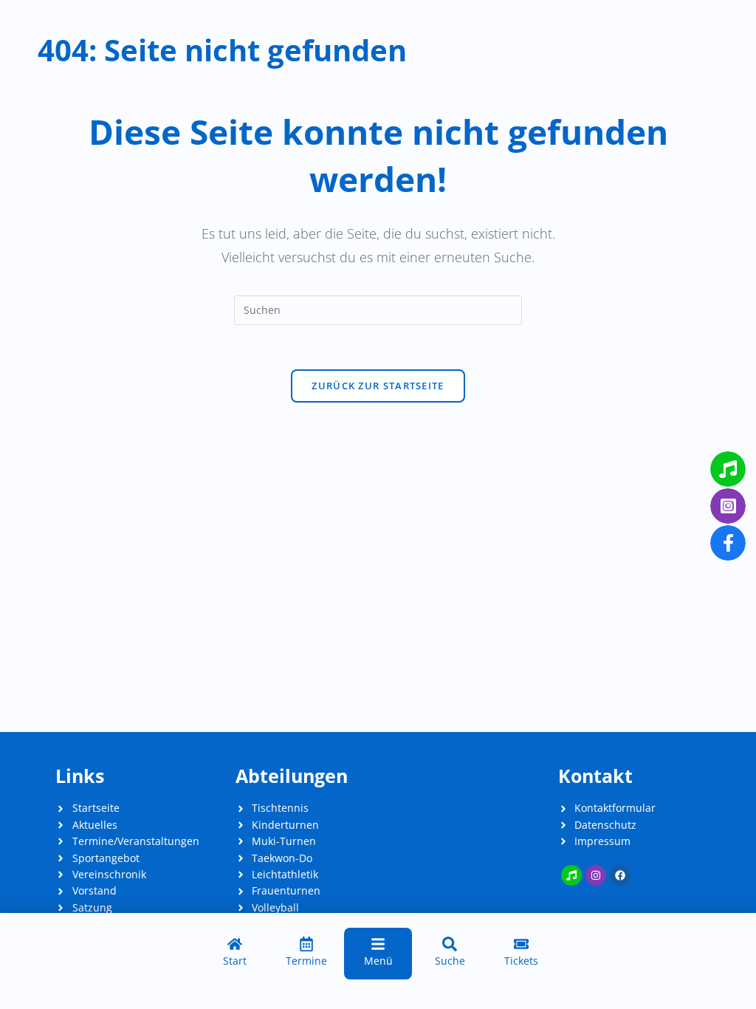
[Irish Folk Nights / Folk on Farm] (571, 875)
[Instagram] (595, 875)
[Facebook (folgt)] (620, 875)
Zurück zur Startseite (378, 385)
